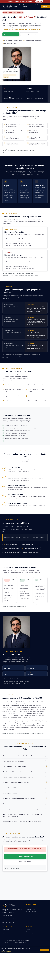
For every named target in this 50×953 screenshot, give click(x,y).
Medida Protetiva (30, 934)
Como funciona (25, 5)
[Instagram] (3, 922)
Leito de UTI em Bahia (7, 915)
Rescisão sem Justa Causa (32, 907)
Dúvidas (37, 4)
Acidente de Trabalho (30, 909)
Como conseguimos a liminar (29, 34)
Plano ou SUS (20, 6)
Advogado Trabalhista (31, 911)
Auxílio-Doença (5, 929)
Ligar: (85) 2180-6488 (25, 861)
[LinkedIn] (10, 922)
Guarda (27, 931)
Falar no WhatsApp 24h (12, 34)
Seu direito (15, 5)
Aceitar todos (45, 950)
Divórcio (28, 929)
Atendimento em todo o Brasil (8, 919)
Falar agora (39, 1)
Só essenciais (36, 950)
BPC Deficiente (5, 934)
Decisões (31, 4)
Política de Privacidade (6, 951)
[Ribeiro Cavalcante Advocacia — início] (7, 6)
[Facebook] (7, 922)
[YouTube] (13, 922)
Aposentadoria (5, 931)
